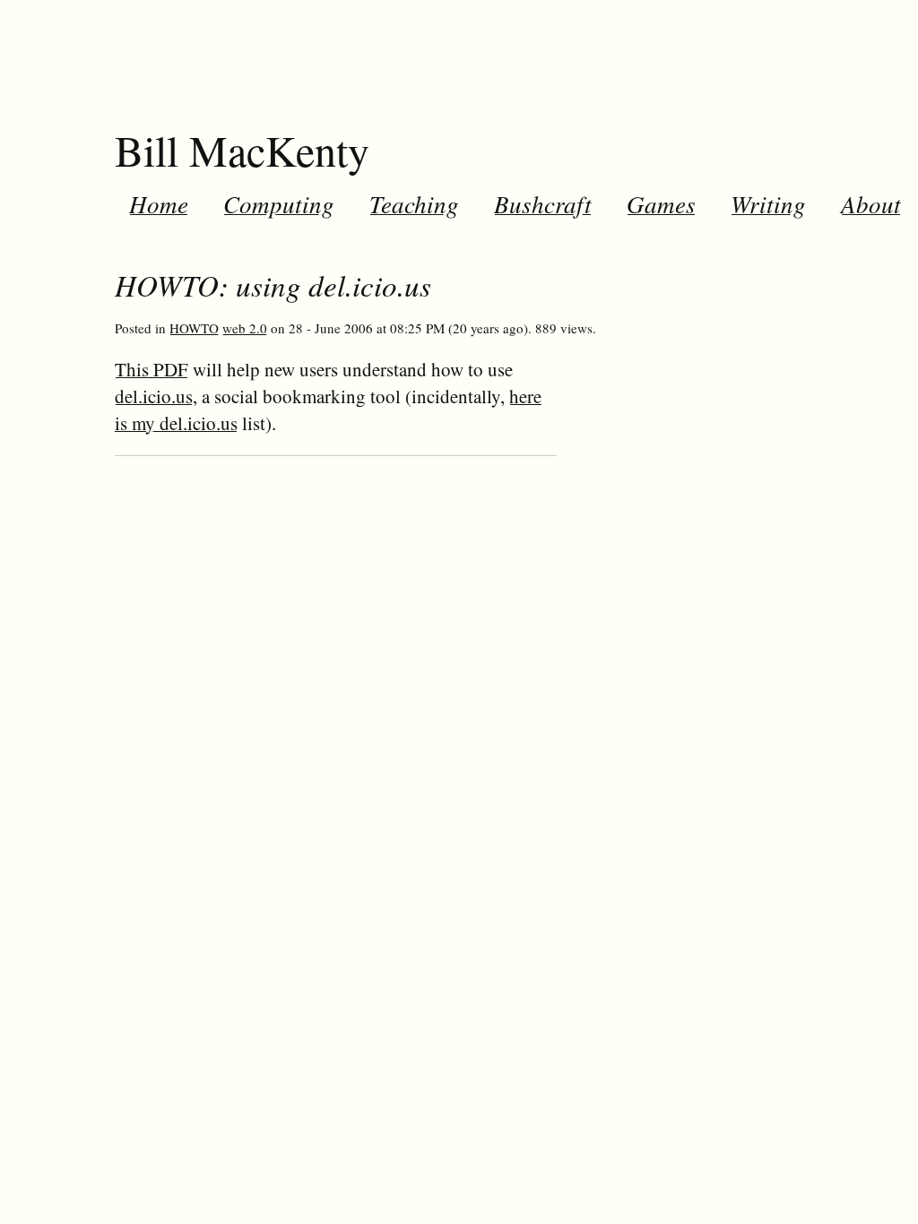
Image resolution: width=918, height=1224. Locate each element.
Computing (278, 203)
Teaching (414, 203)
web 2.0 (244, 328)
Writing (768, 203)
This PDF (151, 369)
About (871, 203)
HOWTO (194, 328)
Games (661, 203)
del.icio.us (154, 396)
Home (158, 203)
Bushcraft (543, 203)
